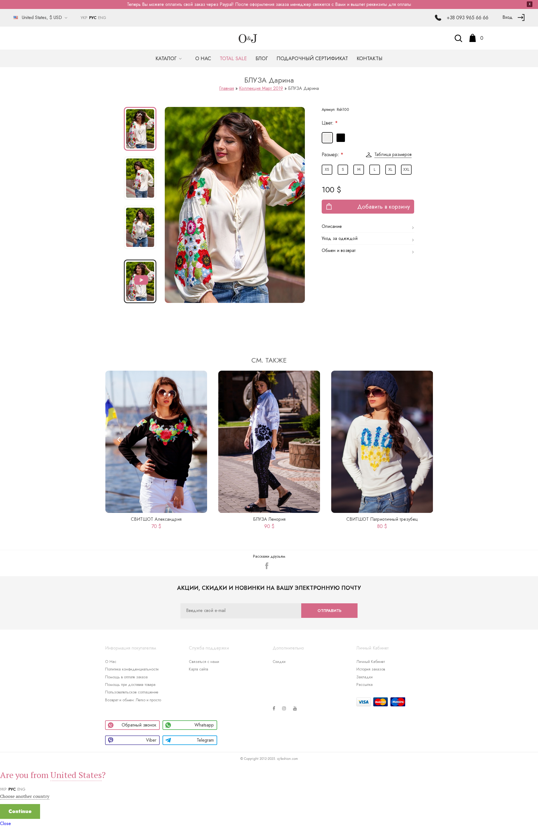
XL (390, 169)
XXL (406, 169)
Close (5, 823)
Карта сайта (198, 669)
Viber (151, 740)
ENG (102, 17)
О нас (203, 58)
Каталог (167, 58)
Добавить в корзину (383, 206)
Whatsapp (204, 725)
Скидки (279, 661)
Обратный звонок (139, 725)
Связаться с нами (204, 661)
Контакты (369, 58)
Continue (20, 811)
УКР (84, 17)
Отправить (329, 610)
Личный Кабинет (370, 661)
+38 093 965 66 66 (467, 17)
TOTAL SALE (233, 58)
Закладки (364, 677)
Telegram (205, 740)
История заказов (370, 669)
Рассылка (364, 684)
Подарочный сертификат (312, 58)
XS (327, 169)
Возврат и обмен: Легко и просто (133, 700)
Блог (262, 58)
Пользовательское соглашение (131, 692)
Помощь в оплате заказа (126, 677)
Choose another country (24, 796)
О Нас (110, 661)
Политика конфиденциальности (132, 669)
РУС (92, 17)
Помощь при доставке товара (130, 684)
